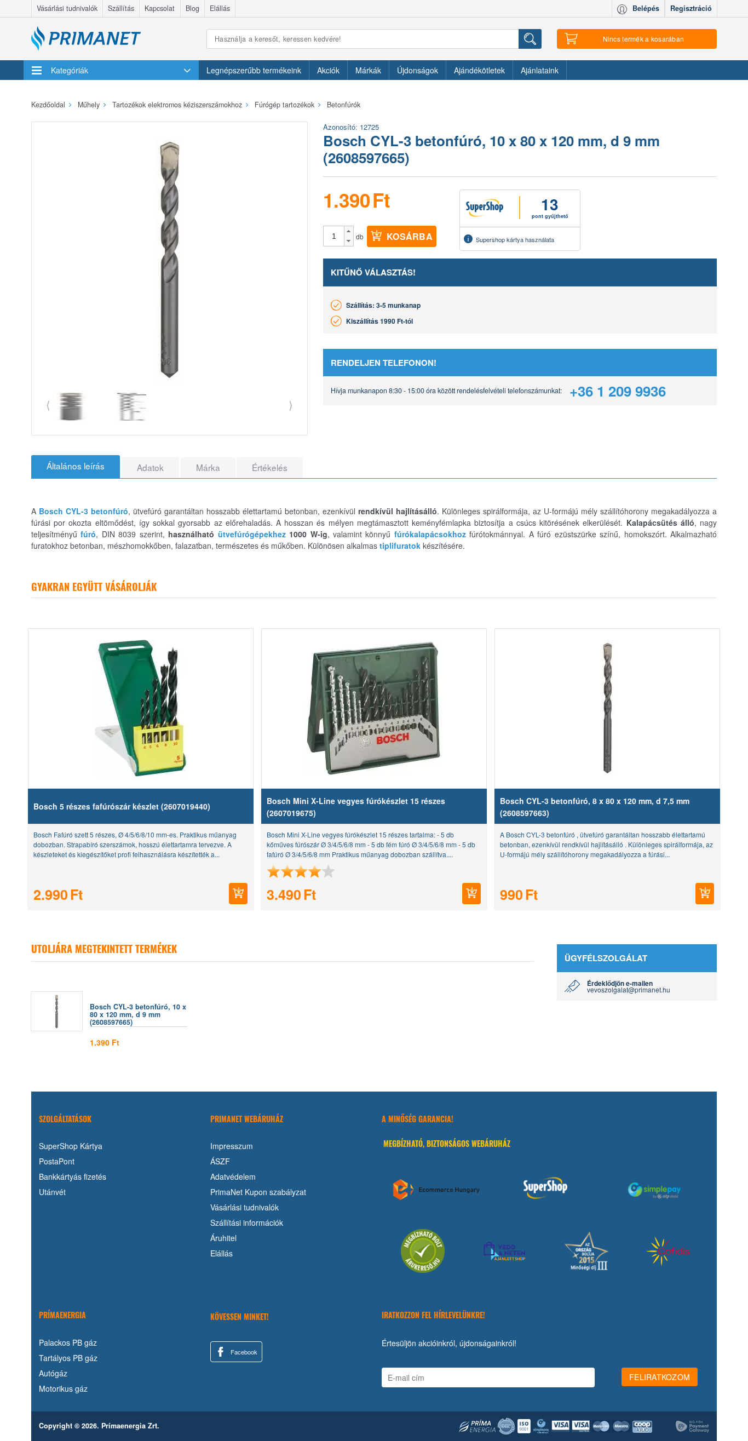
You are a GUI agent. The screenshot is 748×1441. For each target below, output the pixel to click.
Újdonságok (417, 70)
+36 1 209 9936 (617, 391)
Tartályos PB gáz (68, 1357)
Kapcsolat (160, 8)
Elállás (220, 8)
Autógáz (53, 1373)
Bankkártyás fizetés (72, 1176)
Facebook (243, 1351)
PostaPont (56, 1161)
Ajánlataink (540, 70)
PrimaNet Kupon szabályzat (258, 1191)
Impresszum (231, 1145)
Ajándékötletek (479, 70)
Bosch (51, 511)
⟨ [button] (48, 404)
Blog (192, 8)
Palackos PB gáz (68, 1342)
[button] (348, 231)
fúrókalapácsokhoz (430, 534)
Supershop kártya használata (515, 239)
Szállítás (121, 8)
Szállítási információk (246, 1222)
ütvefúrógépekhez (252, 534)
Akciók (328, 70)
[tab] (75, 466)
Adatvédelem (233, 1176)
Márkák (368, 70)
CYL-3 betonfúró (97, 511)
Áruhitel (223, 1237)
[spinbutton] (334, 236)
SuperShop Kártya (70, 1145)
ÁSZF (220, 1161)
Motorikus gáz (63, 1388)
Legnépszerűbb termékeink (253, 70)
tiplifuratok (400, 545)
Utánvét (52, 1191)
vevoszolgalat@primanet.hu (628, 989)
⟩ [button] (291, 404)
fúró (88, 534)
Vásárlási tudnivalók (67, 8)
